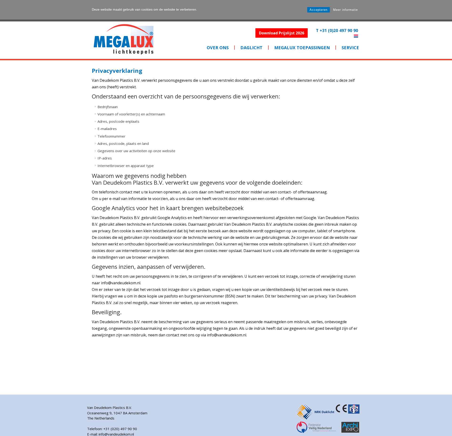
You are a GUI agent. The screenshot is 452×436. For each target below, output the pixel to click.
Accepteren (318, 10)
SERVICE (350, 47)
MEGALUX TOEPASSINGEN (302, 47)
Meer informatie (345, 10)
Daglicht (251, 47)
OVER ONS (218, 47)
